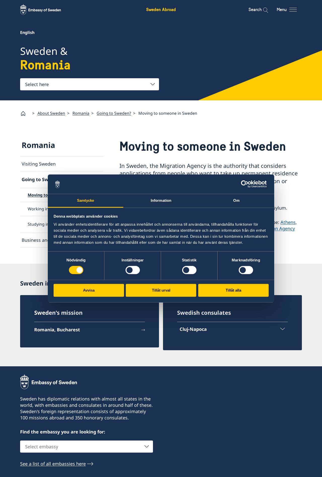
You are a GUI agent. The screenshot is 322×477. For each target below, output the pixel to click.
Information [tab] (161, 200)
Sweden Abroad (161, 9)
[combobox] (89, 84)
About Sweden (51, 113)
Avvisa (89, 290)
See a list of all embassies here (53, 464)
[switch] (133, 270)
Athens (288, 222)
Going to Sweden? (114, 113)
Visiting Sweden (39, 164)
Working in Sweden (46, 209)
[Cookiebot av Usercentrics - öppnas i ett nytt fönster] (247, 184)
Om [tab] (236, 200)
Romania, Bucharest (57, 330)
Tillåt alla (233, 290)
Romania (80, 113)
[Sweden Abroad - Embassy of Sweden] (45, 9)
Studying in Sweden (46, 224)
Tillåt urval (161, 290)
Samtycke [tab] (85, 200)
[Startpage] (25, 113)
